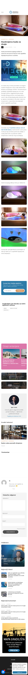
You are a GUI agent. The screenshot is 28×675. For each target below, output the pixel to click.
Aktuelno (12, 374)
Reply (14, 488)
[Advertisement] (14, 266)
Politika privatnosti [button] (20, 668)
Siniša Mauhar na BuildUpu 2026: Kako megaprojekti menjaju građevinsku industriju (13, 560)
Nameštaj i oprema (7, 39)
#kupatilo (6, 310)
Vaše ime (5, 513)
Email (4, 521)
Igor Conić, (6, 47)
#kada (5, 308)
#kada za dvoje (13, 308)
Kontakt (13, 659)
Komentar (5, 498)
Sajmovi (16, 383)
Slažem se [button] (19, 672)
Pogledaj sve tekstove (14, 416)
